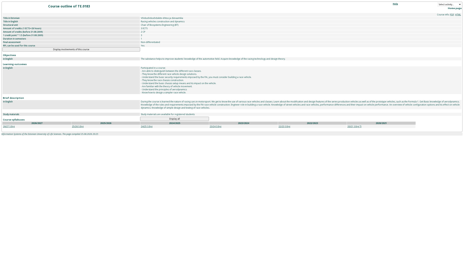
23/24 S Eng (215, 126)
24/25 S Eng (146, 126)
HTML (458, 14)
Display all (174, 118)
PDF (452, 14)
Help (395, 3)
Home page (455, 8)
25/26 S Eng (78, 126)
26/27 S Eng (9, 126)
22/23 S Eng (284, 126)
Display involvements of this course (71, 49)
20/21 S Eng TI (354, 126)
